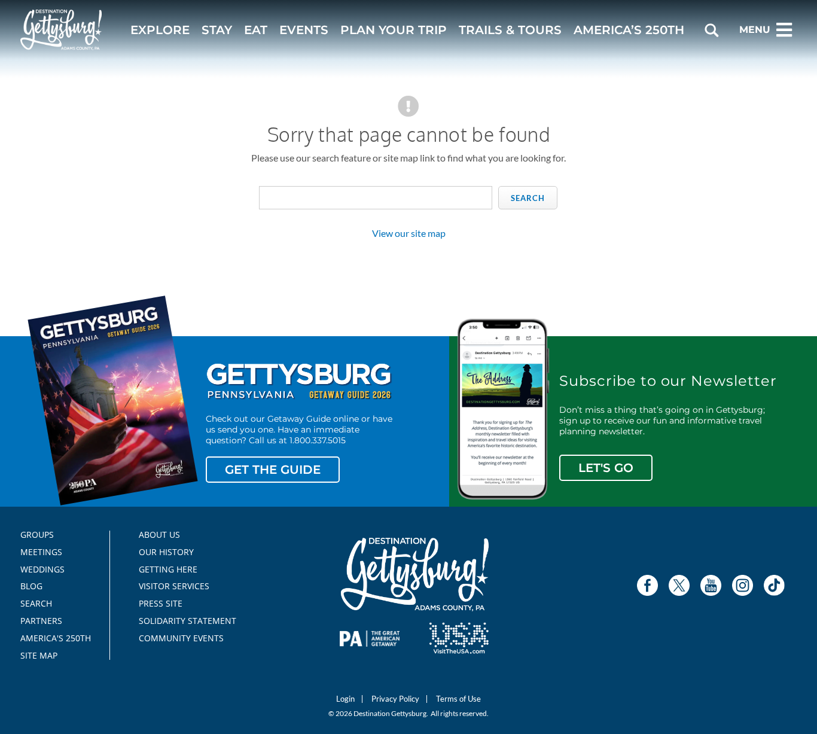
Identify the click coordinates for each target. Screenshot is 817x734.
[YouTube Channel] (710, 585)
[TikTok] (774, 585)
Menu (754, 29)
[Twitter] (679, 585)
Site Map (38, 655)
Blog (31, 586)
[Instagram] (742, 585)
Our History (166, 552)
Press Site (160, 603)
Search (528, 198)
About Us (159, 535)
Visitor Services (174, 586)
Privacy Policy (395, 699)
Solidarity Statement (183, 621)
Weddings (42, 569)
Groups (37, 535)
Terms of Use (458, 699)
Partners (41, 621)
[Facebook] (647, 585)
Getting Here (168, 569)
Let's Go (605, 468)
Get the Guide (273, 469)
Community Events (181, 638)
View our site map (409, 233)
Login (345, 699)
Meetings (41, 552)
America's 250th (50, 638)
